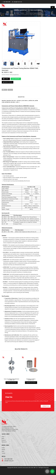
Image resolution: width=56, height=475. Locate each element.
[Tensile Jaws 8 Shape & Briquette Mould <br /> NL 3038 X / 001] (32, 365)
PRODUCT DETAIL (8, 82)
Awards (3, 449)
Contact (3, 453)
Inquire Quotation (13, 382)
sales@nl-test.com (17, 1)
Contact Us (46, 406)
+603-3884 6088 (8, 459)
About (3, 438)
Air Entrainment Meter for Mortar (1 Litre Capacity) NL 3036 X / (13, 379)
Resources (4, 441)
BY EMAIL (6, 78)
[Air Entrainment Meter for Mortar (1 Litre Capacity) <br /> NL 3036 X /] (13, 365)
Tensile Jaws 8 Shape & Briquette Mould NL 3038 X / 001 (32, 379)
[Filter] (53, 7)
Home (17, 13)
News (3, 451)
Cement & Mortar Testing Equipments (34, 13)
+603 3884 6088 (6, 1)
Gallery (3, 447)
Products (22, 13)
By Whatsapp (16, 78)
